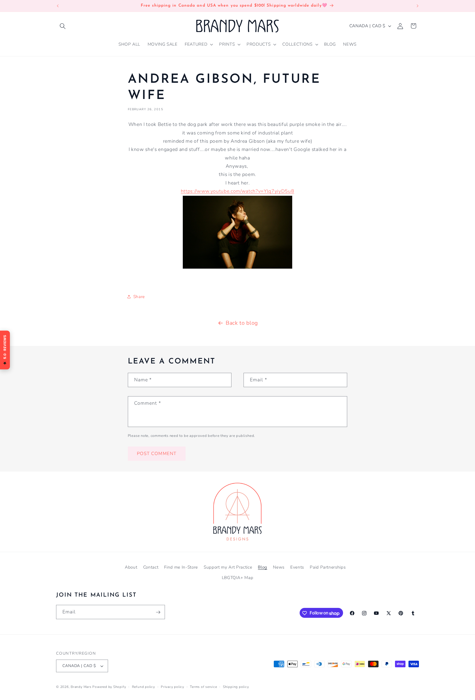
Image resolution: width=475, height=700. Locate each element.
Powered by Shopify (109, 687)
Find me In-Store (181, 567)
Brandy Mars (81, 687)
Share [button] (139, 296)
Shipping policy (236, 687)
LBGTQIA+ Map (237, 577)
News (279, 567)
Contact (151, 567)
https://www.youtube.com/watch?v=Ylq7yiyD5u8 (237, 191)
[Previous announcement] (58, 6)
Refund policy (143, 687)
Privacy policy (172, 687)
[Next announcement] (418, 6)
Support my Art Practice (228, 567)
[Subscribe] (158, 612)
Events (297, 567)
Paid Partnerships (328, 567)
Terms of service (203, 687)
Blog (262, 567)
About (131, 567)
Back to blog (242, 323)
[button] (62, 25)
